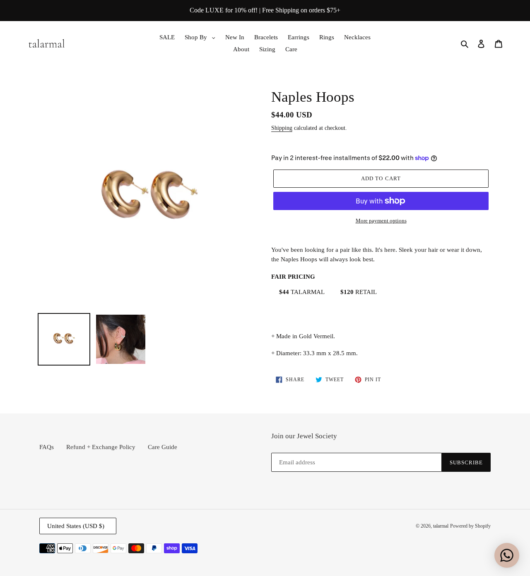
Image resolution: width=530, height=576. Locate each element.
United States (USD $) (75, 526)
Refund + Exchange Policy (100, 447)
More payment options (381, 220)
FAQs (46, 447)
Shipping (281, 128)
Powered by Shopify (470, 526)
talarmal (440, 526)
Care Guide (162, 447)
